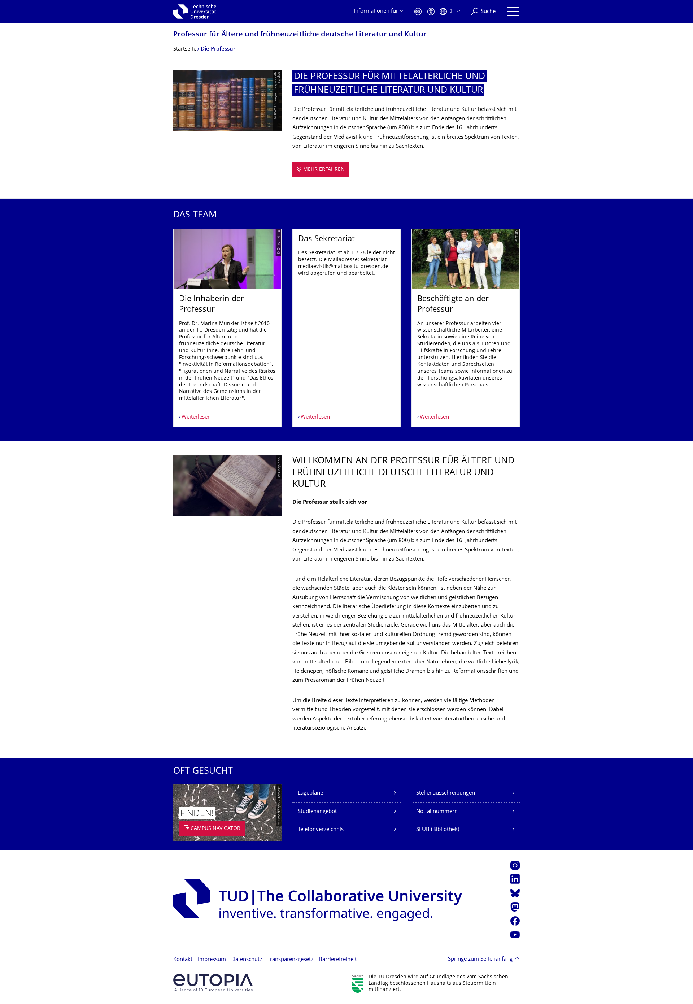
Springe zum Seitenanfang (480, 959)
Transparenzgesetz (290, 959)
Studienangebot (317, 811)
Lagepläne (310, 793)
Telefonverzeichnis (321, 829)
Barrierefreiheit (338, 959)
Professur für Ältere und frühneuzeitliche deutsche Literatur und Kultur (300, 34)
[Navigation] (513, 11)
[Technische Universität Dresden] (194, 11)
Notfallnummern (437, 811)
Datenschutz (246, 959)
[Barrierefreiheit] (431, 11)
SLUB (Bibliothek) (437, 829)
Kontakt (182, 959)
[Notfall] (418, 11)
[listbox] (346, 328)
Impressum (212, 959)
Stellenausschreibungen (445, 793)
